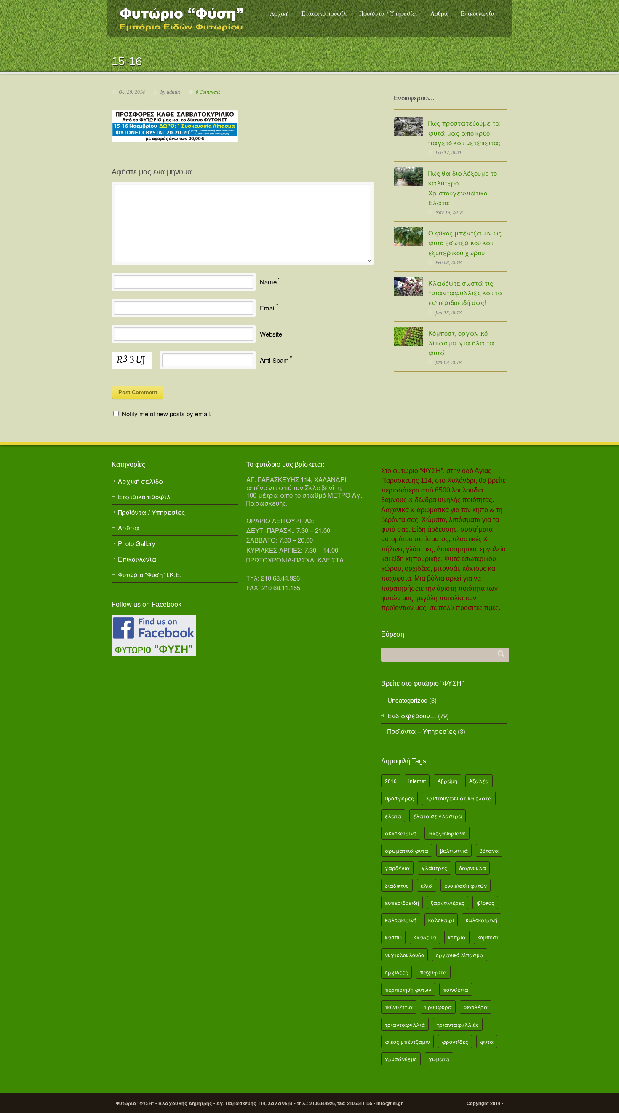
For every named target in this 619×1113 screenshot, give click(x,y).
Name (268, 281)
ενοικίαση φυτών (465, 885)
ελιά (426, 885)
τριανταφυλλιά (405, 1024)
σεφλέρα (476, 1006)
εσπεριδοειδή (402, 902)
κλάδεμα (425, 937)
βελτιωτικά (454, 850)
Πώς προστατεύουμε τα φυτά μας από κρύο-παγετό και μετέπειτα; (464, 132)
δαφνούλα (472, 867)
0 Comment (208, 92)
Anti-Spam (274, 360)
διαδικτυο (397, 885)
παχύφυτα (433, 972)
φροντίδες (455, 1041)
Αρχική (279, 13)
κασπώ (393, 937)
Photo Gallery (136, 543)
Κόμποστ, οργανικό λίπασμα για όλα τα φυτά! (461, 343)
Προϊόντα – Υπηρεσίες (421, 731)
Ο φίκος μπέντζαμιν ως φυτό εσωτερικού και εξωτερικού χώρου (465, 242)
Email (267, 307)
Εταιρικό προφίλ (324, 13)
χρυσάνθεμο (401, 1058)
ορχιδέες (396, 972)
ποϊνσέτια (455, 989)
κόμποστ (488, 937)
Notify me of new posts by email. (166, 413)
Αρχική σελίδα (141, 480)
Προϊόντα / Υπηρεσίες (388, 13)
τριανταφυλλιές (458, 1024)
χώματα (439, 1058)
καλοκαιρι (441, 919)
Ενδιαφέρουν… (411, 715)
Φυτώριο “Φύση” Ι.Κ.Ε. (149, 574)
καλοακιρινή (400, 919)
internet (417, 780)
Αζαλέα (479, 780)
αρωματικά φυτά (406, 850)
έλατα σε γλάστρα (437, 815)
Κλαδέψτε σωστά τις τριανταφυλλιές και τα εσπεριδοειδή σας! (465, 292)
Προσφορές (399, 798)
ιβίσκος (485, 902)
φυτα (487, 1041)
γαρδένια (397, 867)
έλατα (393, 815)
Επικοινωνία (478, 13)
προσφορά (438, 1006)
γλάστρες (434, 867)
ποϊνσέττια (399, 1006)
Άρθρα (439, 13)
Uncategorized (407, 700)
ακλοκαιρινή (400, 833)
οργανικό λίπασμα (459, 954)
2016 (391, 780)
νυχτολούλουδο (404, 954)
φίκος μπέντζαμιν (407, 1041)
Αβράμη (447, 780)
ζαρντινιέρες (447, 902)
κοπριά (457, 937)
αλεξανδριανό (447, 833)
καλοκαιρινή (481, 919)
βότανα (489, 850)
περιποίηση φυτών (408, 989)
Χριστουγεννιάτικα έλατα (459, 798)
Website (271, 333)
